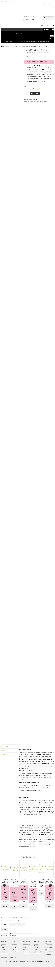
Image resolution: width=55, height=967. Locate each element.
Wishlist (34, 19)
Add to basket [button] (5, 905)
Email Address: (5, 924)
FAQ (13, 949)
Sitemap (34, 961)
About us (3, 944)
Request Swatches (27, 16)
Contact (35, 16)
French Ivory (15, 46)
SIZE (25, 86)
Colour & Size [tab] (4, 746)
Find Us (36, 944)
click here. (34, 933)
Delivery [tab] (3, 750)
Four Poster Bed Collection (36, 101)
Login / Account (26, 19)
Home (3, 46)
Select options (14, 907)
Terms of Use (26, 944)
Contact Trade (38, 953)
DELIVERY (14, 947)
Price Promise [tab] (4, 754)
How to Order (15, 951)
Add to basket (35, 93)
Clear (40, 88)
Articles (25, 949)
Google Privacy (40, 961)
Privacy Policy (28, 961)
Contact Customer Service (37, 947)
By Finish (8, 46)
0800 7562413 (50, 3)
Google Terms (47, 961)
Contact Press (38, 951)
